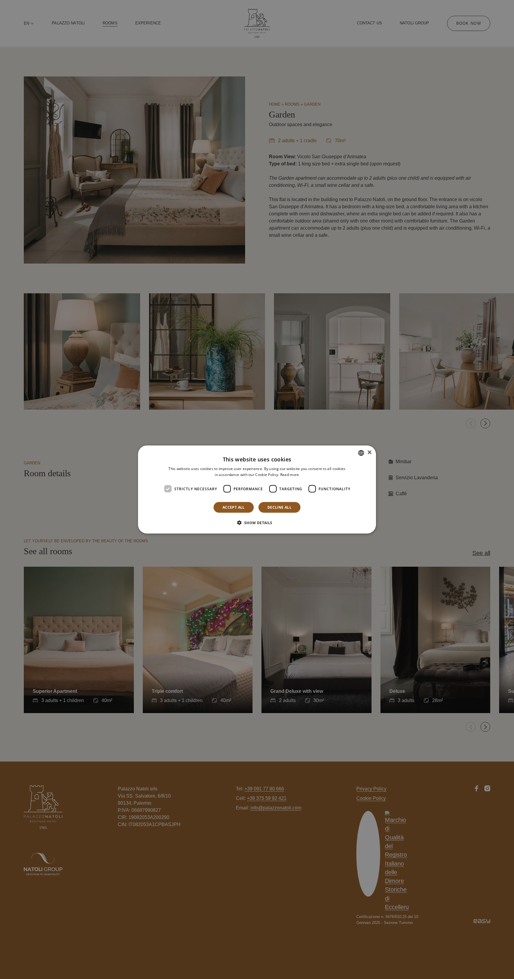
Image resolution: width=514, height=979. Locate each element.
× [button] (369, 452)
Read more (289, 474)
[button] (257, 522)
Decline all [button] (279, 507)
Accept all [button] (233, 507)
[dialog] (257, 489)
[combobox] (361, 453)
